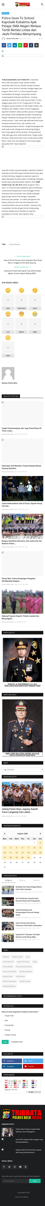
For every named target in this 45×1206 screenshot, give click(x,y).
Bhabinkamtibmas (9, 986)
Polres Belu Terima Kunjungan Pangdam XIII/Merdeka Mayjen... (18, 579)
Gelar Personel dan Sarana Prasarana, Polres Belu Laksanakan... (29, 924)
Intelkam (6, 957)
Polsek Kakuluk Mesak (24, 967)
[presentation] (35, 785)
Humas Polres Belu (12, 39)
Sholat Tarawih (17, 957)
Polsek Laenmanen (9, 981)
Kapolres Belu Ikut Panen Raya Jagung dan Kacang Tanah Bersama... (28, 1151)
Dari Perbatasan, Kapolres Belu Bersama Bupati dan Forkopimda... (28, 899)
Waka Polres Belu (23, 962)
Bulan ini (23, 880)
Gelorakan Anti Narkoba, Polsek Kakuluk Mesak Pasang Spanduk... (21, 467)
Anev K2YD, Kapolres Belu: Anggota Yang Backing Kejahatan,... (29, 1141)
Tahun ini (36, 880)
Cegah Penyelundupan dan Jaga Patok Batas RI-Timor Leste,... (22, 429)
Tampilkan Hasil (17, 1042)
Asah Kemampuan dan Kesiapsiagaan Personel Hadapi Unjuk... (27, 912)
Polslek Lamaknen (25, 971)
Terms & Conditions (21, 1197)
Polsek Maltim (8, 967)
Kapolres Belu (8, 976)
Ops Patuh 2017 (8, 962)
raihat (35, 962)
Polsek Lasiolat (25, 981)
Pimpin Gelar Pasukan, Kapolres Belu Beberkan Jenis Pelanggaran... (28, 1130)
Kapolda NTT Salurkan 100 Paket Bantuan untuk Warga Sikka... (28, 936)
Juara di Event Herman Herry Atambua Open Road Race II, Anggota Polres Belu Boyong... (22, 261)
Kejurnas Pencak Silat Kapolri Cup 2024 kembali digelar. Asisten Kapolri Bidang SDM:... (22, 272)
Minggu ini (8, 880)
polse (28, 957)
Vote (5, 1042)
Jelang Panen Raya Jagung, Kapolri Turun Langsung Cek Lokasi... (20, 810)
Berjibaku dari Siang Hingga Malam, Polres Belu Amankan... (29, 888)
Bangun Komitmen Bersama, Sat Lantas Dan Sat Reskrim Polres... (22, 542)
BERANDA (5, 13)
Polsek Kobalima (14, 244)
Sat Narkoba (20, 976)
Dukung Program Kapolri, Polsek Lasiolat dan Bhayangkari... (20, 617)
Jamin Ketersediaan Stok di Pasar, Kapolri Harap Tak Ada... (22, 504)
